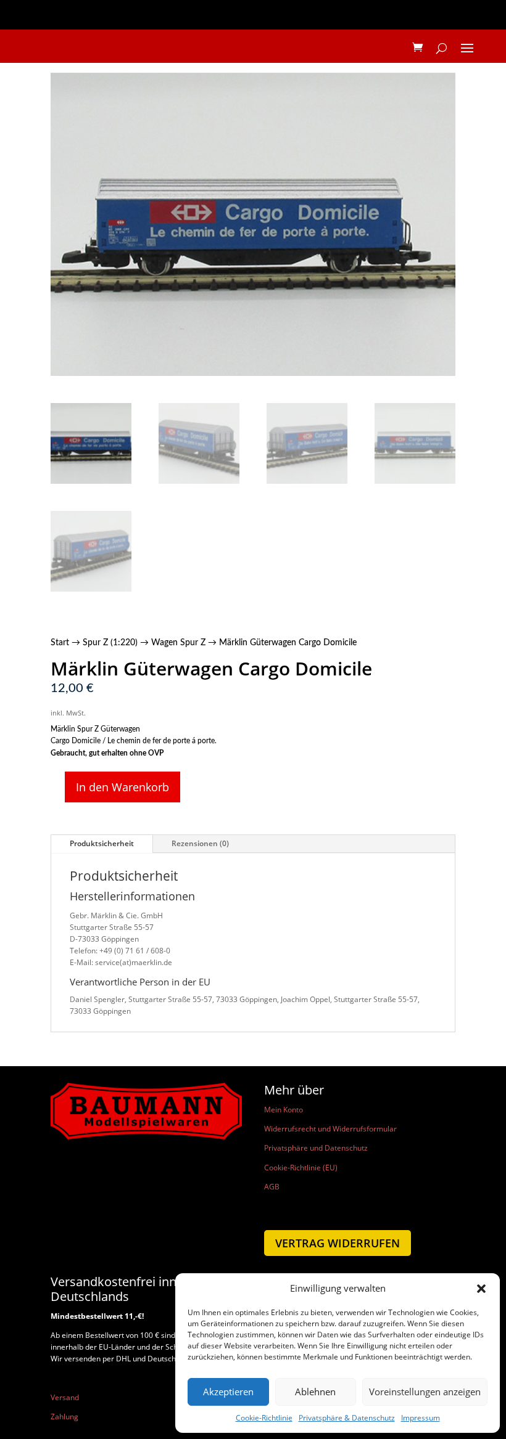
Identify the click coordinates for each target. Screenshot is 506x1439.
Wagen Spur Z (178, 642)
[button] (481, 1288)
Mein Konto (283, 1109)
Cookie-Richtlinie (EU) (301, 1167)
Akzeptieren (228, 1391)
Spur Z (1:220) (110, 642)
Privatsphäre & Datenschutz (347, 1418)
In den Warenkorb (122, 787)
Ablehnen (315, 1391)
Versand (65, 1397)
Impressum (420, 1418)
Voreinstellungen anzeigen (425, 1391)
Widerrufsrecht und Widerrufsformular (330, 1128)
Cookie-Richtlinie (264, 1418)
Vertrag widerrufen (337, 1243)
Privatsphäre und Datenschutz (316, 1148)
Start (60, 642)
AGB (272, 1186)
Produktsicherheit (102, 843)
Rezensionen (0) (200, 843)
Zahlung (64, 1416)
